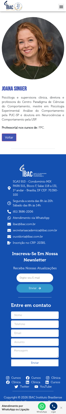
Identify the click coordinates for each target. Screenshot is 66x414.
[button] (61, 7)
